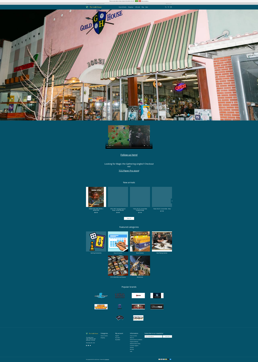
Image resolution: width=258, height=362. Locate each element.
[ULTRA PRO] (157, 307)
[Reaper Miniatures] (138, 307)
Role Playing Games (162, 253)
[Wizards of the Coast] (119, 318)
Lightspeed (107, 359)
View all (129, 218)
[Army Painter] (119, 295)
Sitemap (132, 347)
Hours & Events (122, 7)
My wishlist (117, 339)
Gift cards (137, 7)
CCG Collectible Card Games (118, 277)
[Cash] (159, 359)
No (139, 1)
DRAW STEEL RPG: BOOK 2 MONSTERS (96, 209)
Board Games (140, 253)
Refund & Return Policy (135, 343)
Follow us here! (129, 154)
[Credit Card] (164, 359)
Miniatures (140, 277)
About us (132, 337)
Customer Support (134, 345)
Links (131, 351)
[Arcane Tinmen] (101, 295)
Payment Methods (134, 341)
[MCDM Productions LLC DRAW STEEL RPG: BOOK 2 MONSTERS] (96, 197)
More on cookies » (145, 1)
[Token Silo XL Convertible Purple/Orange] (140, 197)
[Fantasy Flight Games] (157, 295)
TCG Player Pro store (129, 170)
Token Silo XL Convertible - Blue (162, 209)
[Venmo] (170, 359)
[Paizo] (119, 307)
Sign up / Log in (169, 3)
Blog (143, 7)
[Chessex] (138, 295)
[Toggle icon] (166, 7)
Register (117, 335)
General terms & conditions (136, 339)
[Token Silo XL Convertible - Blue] (162, 197)
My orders (117, 337)
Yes (136, 1)
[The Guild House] (94, 7)
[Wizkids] (138, 318)
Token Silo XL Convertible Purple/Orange (140, 209)
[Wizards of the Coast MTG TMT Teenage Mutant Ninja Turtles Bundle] (118, 197)
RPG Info (132, 349)
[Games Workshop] (101, 307)
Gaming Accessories (96, 253)
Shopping (103, 337)
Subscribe (167, 336)
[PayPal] (166, 359)
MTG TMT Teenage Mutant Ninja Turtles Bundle (118, 209)
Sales (146, 7)
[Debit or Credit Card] (168, 359)
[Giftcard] (161, 359)
